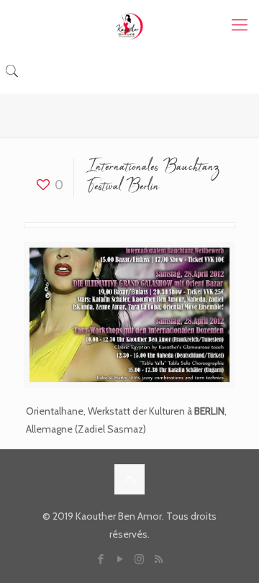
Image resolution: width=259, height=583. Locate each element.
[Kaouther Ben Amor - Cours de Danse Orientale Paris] (129, 25)
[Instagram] (139, 559)
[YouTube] (119, 559)
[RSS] (158, 559)
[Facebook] (100, 559)
